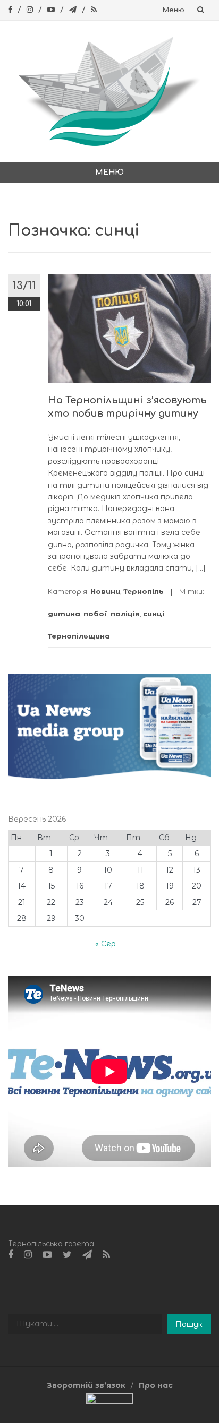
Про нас (156, 1385)
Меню (173, 10)
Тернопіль (143, 591)
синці (153, 613)
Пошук (189, 1324)
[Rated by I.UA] (109, 1401)
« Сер (105, 943)
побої (95, 613)
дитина (64, 613)
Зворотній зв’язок (86, 1385)
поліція (125, 613)
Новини (105, 591)
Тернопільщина (79, 636)
